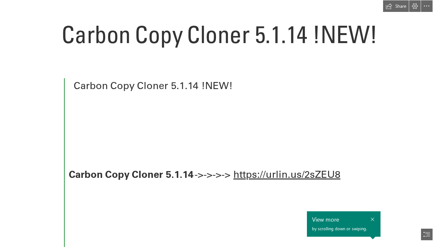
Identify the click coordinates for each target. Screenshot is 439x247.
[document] (219, 123)
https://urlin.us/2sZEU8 (286, 174)
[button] (396, 6)
